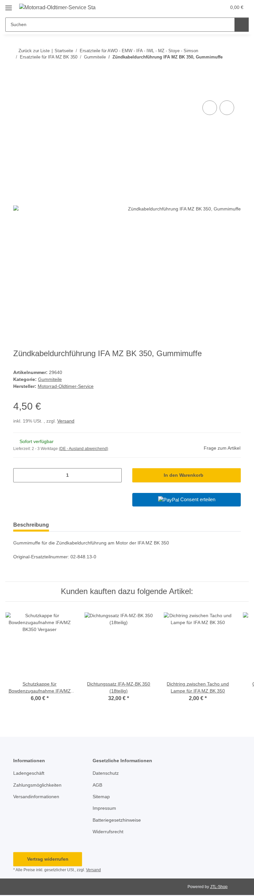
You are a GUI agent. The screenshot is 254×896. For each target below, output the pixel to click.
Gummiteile (50, 379)
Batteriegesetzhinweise (117, 820)
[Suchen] (241, 25)
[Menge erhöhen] (114, 475)
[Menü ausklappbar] (8, 5)
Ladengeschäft (28, 773)
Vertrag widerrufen (47, 859)
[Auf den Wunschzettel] (227, 107)
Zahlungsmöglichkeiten (37, 785)
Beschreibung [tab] (31, 525)
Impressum (104, 808)
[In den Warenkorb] (18, 91)
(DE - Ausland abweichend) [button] (83, 448)
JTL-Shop (219, 886)
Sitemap (101, 796)
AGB (97, 785)
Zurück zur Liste (34, 50)
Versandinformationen (36, 796)
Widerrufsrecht (108, 831)
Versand (65, 421)
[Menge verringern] (21, 475)
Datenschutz (106, 773)
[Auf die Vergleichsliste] (209, 107)
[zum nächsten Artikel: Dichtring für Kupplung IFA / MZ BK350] (234, 70)
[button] (195, 7)
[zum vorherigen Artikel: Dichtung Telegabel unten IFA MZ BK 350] (219, 70)
